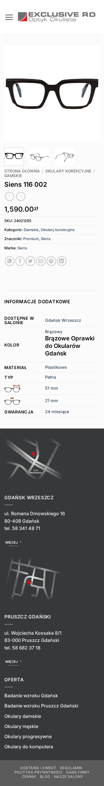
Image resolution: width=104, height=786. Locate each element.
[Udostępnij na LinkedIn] (61, 261)
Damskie (13, 175)
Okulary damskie (22, 716)
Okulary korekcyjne (68, 171)
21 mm (51, 400)
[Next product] (9, 196)
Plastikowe (56, 367)
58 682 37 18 (26, 648)
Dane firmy (78, 772)
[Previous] (13, 94)
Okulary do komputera (28, 746)
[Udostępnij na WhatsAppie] (9, 261)
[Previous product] (20, 196)
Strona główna (22, 171)
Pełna (50, 377)
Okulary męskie (21, 726)
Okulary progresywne (28, 736)
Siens (46, 239)
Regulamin (71, 768)
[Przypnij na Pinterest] (51, 261)
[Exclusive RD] (56, 17)
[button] (9, 17)
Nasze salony (68, 776)
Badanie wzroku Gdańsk (31, 695)
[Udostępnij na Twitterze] (30, 261)
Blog (45, 776)
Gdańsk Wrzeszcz (63, 320)
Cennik (29, 776)
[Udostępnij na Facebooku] (20, 261)
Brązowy (69, 343)
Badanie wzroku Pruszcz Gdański (41, 706)
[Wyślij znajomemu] (41, 261)
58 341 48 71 (26, 528)
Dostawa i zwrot (38, 768)
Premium (31, 239)
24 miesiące (57, 411)
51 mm (51, 388)
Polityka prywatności (38, 772)
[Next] (90, 94)
